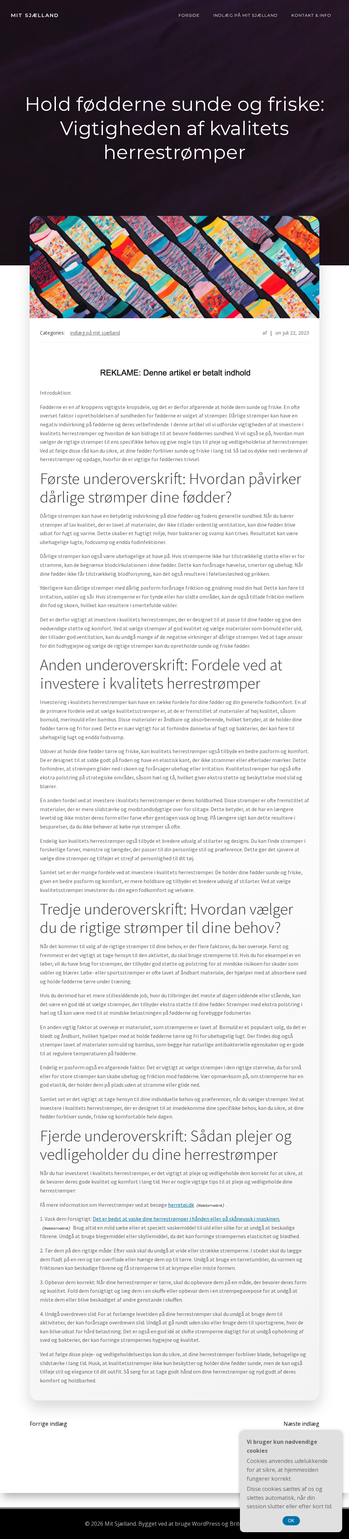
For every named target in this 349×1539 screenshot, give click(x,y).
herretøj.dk (181, 1204)
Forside (189, 15)
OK (291, 1520)
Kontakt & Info (311, 15)
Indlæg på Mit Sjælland (245, 15)
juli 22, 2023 (296, 332)
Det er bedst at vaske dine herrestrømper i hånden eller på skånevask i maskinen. (186, 1218)
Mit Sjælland (35, 15)
